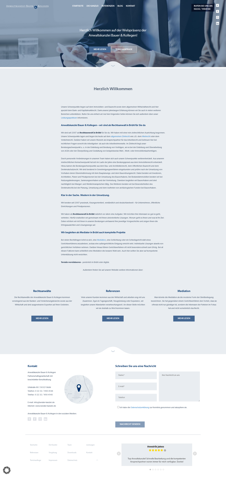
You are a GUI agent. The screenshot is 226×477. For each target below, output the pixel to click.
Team (69, 445)
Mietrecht (146, 137)
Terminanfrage (35, 460)
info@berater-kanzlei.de (44, 402)
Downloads (71, 453)
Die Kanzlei (93, 6)
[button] (7, 470)
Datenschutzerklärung (140, 408)
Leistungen (90, 445)
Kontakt (130, 6)
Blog (120, 6)
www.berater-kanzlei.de (45, 406)
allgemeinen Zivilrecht (120, 137)
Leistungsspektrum (69, 118)
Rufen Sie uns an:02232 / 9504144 (203, 7)
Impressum (53, 460)
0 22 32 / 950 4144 (44, 391)
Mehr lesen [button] (100, 49)
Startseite (77, 6)
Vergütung (53, 453)
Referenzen (108, 6)
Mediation (101, 240)
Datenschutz (72, 460)
